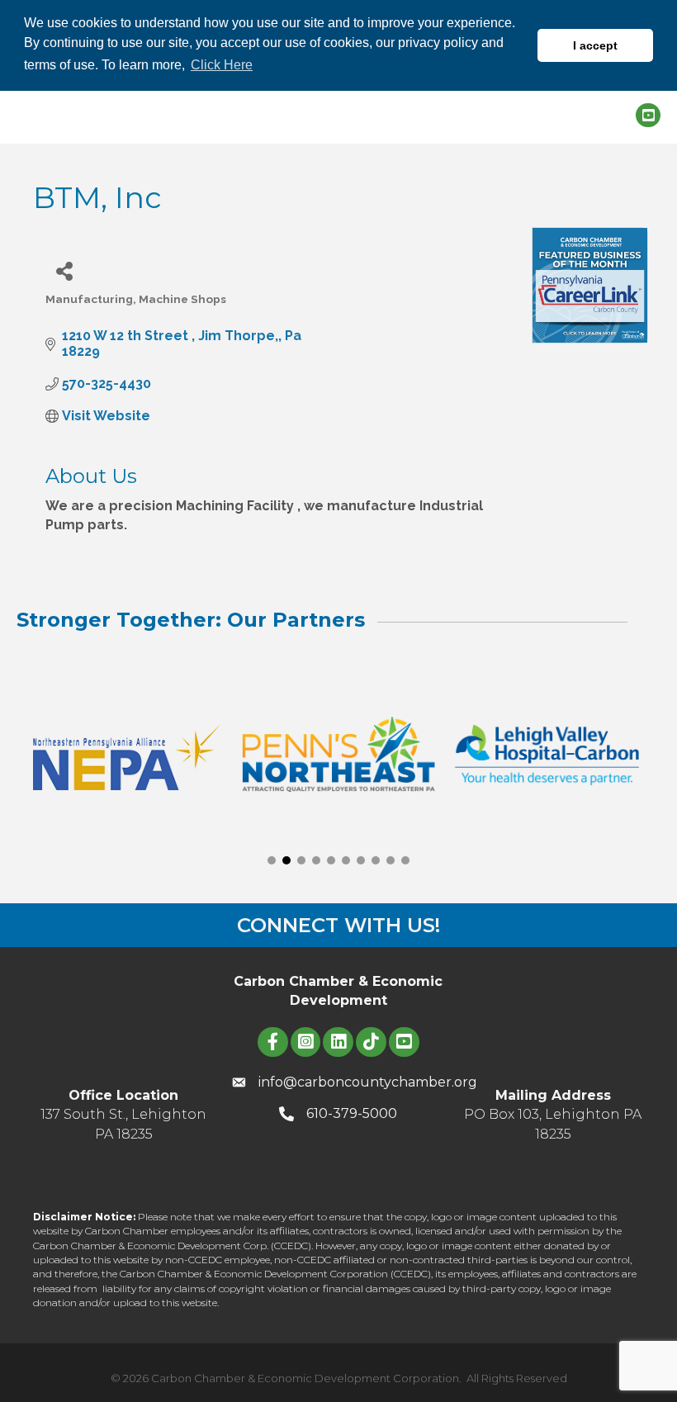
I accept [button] (595, 45)
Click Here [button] (222, 65)
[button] (271, 860)
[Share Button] (64, 270)
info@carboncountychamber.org (367, 1082)
